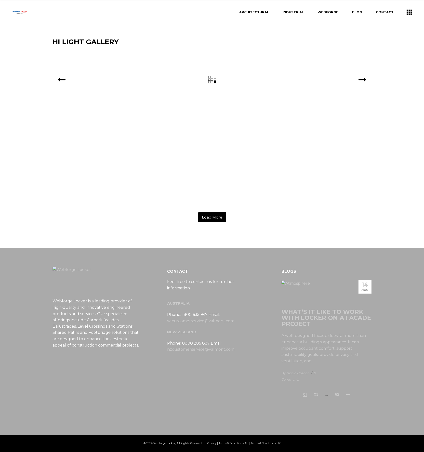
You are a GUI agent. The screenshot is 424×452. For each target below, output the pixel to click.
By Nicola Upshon (295, 373)
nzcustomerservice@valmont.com (201, 349)
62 (337, 394)
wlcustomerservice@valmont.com (200, 321)
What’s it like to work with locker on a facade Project (326, 318)
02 (316, 394)
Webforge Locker (164, 443)
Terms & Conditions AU (234, 443)
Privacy (211, 443)
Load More (212, 217)
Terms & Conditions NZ (266, 443)
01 (305, 394)
